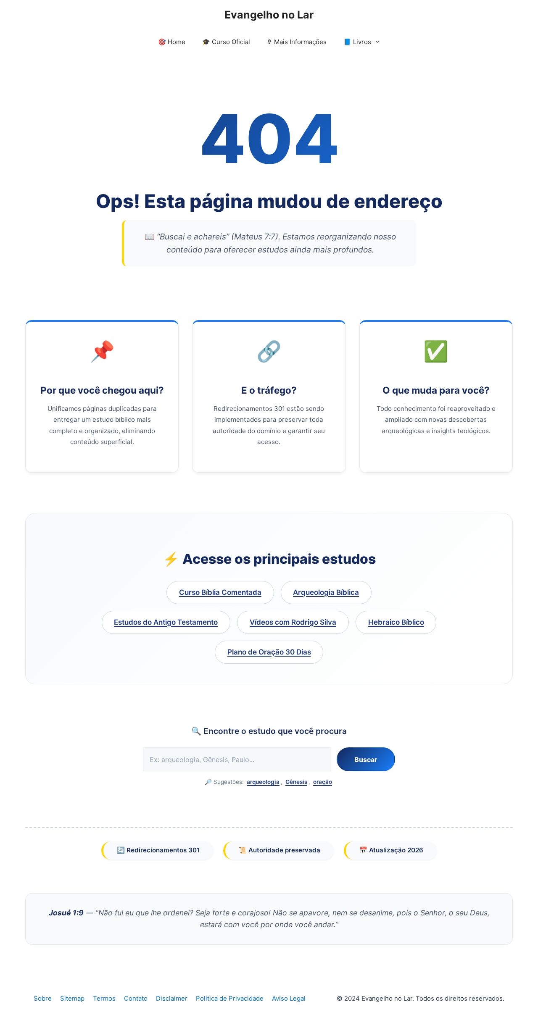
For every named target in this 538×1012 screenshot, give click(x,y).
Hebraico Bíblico (396, 622)
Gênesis (296, 781)
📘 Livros (357, 42)
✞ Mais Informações (297, 42)
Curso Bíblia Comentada (220, 592)
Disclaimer (171, 998)
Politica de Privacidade (230, 998)
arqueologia (263, 781)
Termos (104, 998)
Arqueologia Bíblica (326, 592)
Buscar (365, 759)
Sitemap (72, 998)
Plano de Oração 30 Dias (269, 652)
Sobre (43, 998)
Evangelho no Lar (269, 14)
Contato (136, 998)
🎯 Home (171, 42)
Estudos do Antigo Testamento (166, 622)
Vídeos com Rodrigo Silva (293, 622)
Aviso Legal (289, 998)
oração (322, 781)
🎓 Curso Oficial (226, 42)
